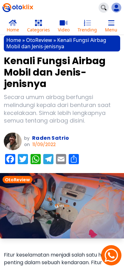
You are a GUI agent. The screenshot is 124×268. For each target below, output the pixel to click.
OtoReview (39, 40)
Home (13, 40)
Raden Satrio (50, 138)
